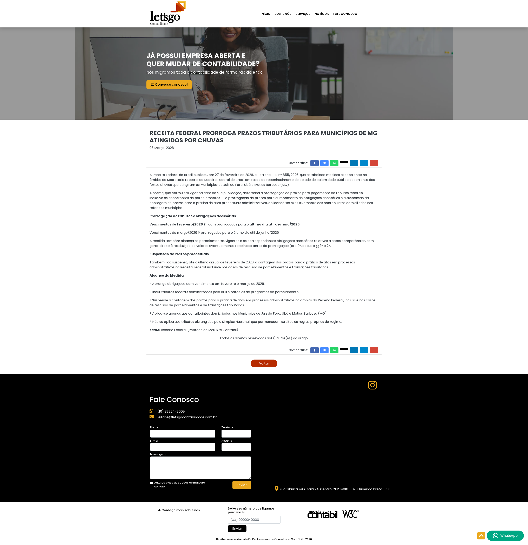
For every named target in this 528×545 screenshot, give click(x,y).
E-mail (154, 440)
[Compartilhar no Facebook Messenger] (324, 163)
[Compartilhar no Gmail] (374, 163)
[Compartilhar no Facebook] (314, 163)
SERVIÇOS (303, 14)
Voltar (264, 363)
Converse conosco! (171, 84)
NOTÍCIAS (322, 14)
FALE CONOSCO (345, 14)
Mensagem (158, 454)
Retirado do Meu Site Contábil (213, 330)
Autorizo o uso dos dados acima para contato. (179, 484)
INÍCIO (265, 14)
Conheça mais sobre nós (180, 510)
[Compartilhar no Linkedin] (354, 163)
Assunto (227, 440)
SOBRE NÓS (283, 14)
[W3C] (350, 514)
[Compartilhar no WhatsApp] (334, 163)
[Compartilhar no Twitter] (344, 162)
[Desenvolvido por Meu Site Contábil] (322, 514)
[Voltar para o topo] (481, 536)
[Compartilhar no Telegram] (364, 163)
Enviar (242, 484)
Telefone (227, 427)
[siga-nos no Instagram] (372, 387)
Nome (154, 427)
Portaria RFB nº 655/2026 (277, 174)
